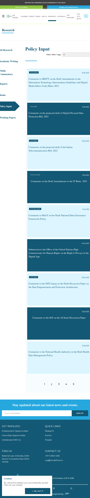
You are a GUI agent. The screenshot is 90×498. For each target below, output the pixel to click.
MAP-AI (44, 16)
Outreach (61, 16)
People (48, 440)
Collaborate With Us (11, 440)
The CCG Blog (79, 16)
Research (52, 16)
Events (31, 16)
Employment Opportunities (15, 431)
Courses (24, 16)
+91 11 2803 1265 (52, 456)
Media (38, 16)
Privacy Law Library (21, 7)
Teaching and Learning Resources (68, 7)
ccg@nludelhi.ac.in (54, 460)
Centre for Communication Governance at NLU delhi (45, 3)
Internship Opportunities (13, 435)
